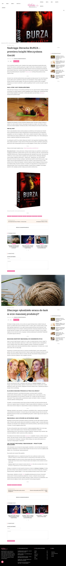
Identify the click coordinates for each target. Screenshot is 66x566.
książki (30, 71)
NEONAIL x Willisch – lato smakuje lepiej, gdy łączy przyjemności (60, 62)
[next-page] (28, 250)
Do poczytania (14, 216)
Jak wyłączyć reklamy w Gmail (41, 221)
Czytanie (9, 216)
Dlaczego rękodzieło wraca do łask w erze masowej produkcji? (14, 246)
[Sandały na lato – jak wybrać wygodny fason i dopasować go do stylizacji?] (53, 71)
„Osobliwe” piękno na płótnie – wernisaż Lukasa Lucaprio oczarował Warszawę (41, 246)
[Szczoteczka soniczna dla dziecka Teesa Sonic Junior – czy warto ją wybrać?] (53, 76)
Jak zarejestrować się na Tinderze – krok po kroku (17, 221)
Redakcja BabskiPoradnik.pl (20, 58)
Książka (24, 216)
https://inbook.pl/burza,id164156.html (31, 148)
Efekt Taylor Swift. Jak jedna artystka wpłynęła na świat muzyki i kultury (27, 246)
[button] (64, 10)
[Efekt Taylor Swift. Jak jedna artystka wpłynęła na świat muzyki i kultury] (27, 239)
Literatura (29, 216)
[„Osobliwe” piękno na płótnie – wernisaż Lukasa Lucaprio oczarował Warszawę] (41, 239)
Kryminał (20, 216)
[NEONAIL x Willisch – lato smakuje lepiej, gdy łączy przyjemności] (53, 62)
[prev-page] (26, 250)
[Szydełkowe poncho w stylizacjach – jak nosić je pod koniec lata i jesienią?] (53, 57)
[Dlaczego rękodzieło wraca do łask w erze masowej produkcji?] (13, 239)
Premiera (27, 71)
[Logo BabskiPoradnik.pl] (33, 6)
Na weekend (35, 216)
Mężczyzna (42, 92)
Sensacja (39, 216)
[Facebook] (2, 562)
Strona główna (9, 45)
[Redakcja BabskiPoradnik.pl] (11, 227)
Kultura (13, 45)
